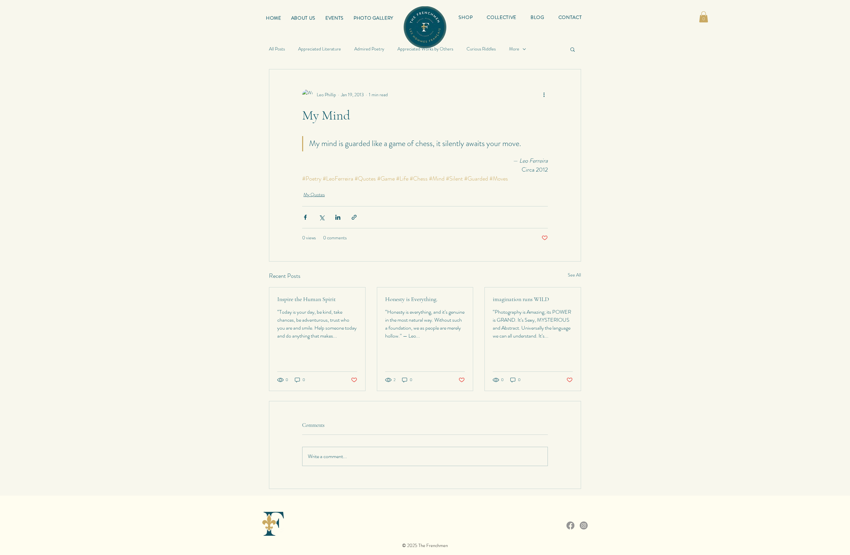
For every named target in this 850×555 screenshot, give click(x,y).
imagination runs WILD (521, 299)
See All (574, 275)
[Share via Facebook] (305, 217)
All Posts (277, 49)
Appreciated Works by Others (425, 49)
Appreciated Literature (319, 49)
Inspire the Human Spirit (306, 299)
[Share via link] (354, 217)
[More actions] (544, 95)
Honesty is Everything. (411, 299)
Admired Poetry (369, 49)
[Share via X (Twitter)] (321, 217)
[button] (501, 17)
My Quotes (314, 194)
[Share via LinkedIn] (338, 217)
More (514, 49)
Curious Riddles (481, 49)
